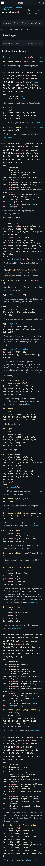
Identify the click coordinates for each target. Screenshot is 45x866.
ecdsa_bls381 (7, 9)
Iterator (16, 259)
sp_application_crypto (11, 7)
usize (26, 75)
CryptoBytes (12, 182)
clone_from (12, 127)
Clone (36, 81)
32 (4, 202)
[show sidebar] (2, 2)
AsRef (13, 487)
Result (12, 237)
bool (11, 482)
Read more (36, 122)
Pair (20, 2)
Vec (32, 280)
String (34, 516)
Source (40, 57)
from (8, 61)
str (14, 516)
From (11, 57)
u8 (37, 199)
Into (11, 202)
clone (9, 107)
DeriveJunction (33, 259)
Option (18, 226)
